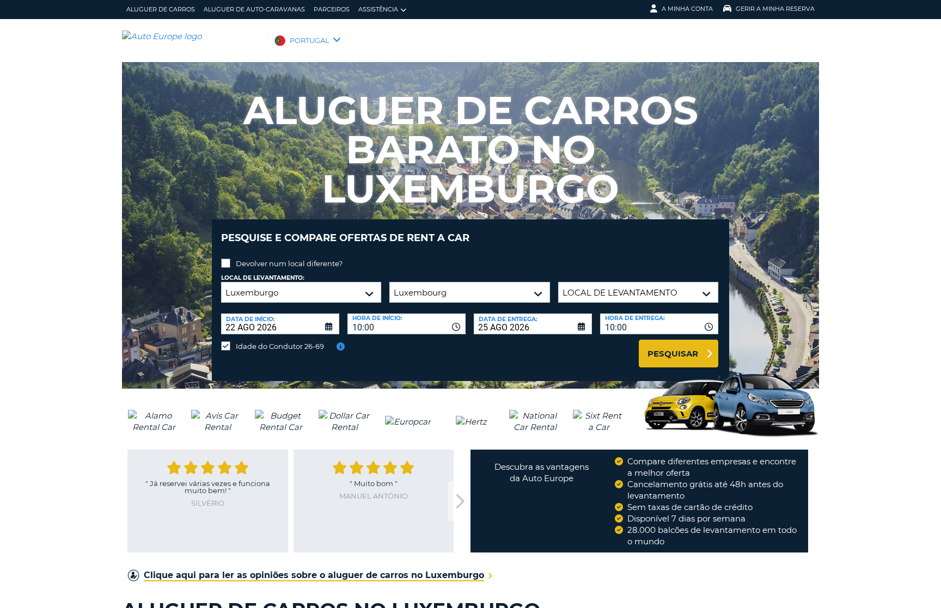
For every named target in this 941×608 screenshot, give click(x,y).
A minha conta (687, 9)
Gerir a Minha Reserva (775, 9)
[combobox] (407, 324)
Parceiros (332, 9)
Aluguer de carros (160, 9)
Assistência (378, 9)
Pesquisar (672, 353)
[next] (459, 501)
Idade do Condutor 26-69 (280, 346)
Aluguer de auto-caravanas (254, 9)
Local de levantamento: (262, 277)
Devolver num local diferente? (289, 263)
